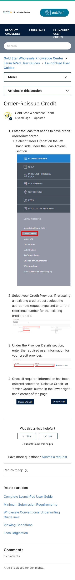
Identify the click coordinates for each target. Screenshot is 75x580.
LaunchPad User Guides (61, 32)
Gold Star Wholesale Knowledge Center (33, 58)
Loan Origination (16, 533)
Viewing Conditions (18, 525)
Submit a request (54, 457)
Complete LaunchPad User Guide (28, 497)
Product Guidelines (12, 32)
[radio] (26, 436)
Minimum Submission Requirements (30, 505)
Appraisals (37, 30)
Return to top (14, 470)
